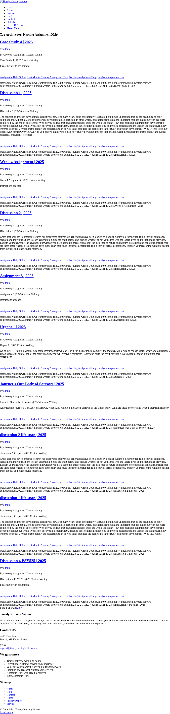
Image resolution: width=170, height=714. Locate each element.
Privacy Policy (14, 700)
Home (10, 697)
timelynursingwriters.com (111, 77)
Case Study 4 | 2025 (16, 42)
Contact (11, 694)
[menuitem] (88, 7)
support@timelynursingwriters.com (18, 648)
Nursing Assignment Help (82, 77)
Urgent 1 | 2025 (13, 327)
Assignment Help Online (13, 77)
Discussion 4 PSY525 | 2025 (23, 561)
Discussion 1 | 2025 (16, 93)
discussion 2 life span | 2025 (23, 435)
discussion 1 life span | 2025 (23, 498)
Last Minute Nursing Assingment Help (47, 77)
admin (6, 49)
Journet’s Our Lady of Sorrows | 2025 (32, 384)
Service (10, 703)
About (10, 688)
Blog (9, 691)
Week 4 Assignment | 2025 (22, 162)
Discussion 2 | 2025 (16, 213)
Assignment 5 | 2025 (17, 276)
